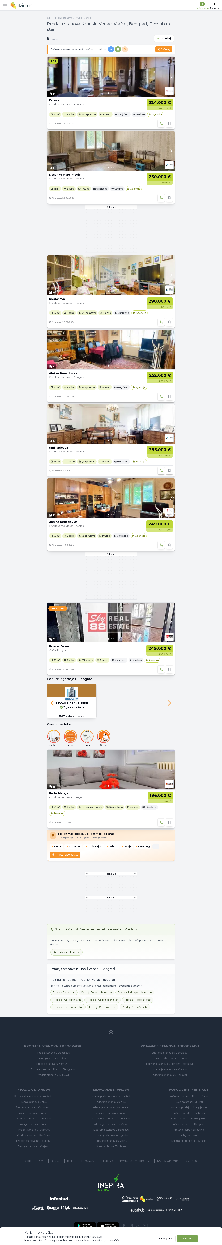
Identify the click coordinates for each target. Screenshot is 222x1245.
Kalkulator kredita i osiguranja (188, 1140)
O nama (41, 1161)
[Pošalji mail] (145, 1226)
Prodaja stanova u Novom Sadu (33, 1096)
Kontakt (56, 1161)
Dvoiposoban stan (102, 999)
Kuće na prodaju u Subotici (189, 1113)
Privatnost (191, 1161)
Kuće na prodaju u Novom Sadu (188, 1096)
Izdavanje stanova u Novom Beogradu (169, 1063)
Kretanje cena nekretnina (188, 1129)
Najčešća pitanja (167, 1161)
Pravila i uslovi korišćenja (135, 1161)
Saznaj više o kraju (64, 952)
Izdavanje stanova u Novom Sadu (111, 1096)
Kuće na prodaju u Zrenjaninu (188, 1118)
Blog (27, 1161)
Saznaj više (166, 1238)
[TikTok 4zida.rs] (137, 1226)
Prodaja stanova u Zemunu (52, 1063)
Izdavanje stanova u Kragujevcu (111, 1107)
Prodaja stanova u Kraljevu (33, 1146)
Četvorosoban (102, 1007)
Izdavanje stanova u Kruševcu (111, 1124)
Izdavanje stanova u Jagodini (111, 1135)
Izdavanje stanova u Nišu (111, 1101)
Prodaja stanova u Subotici (33, 1113)
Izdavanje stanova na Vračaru (169, 1069)
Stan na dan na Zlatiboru (111, 1146)
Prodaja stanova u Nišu (33, 1101)
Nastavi (187, 1238)
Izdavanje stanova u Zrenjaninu (111, 1118)
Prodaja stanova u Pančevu (33, 1135)
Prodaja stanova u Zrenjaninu (33, 1118)
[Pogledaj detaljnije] (111, 77)
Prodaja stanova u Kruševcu (33, 1129)
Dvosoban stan (67, 999)
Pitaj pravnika (189, 1135)
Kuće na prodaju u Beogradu (189, 1124)
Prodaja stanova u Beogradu (53, 1052)
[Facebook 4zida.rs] (124, 1226)
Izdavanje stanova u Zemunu (169, 1058)
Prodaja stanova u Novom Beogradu (53, 1069)
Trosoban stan (137, 999)
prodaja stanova (63, 18)
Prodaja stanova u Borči (53, 1058)
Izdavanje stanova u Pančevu (111, 1129)
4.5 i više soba (135, 1007)
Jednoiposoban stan (135, 992)
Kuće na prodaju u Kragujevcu (189, 1107)
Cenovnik (107, 1161)
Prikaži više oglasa (67, 854)
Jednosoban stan (96, 992)
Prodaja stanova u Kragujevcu (33, 1107)
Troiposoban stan (68, 1007)
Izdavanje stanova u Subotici (111, 1113)
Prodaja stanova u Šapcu (33, 1124)
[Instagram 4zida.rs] (131, 1226)
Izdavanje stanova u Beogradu (169, 1052)
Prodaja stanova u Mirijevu (53, 1075)
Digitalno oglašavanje (81, 1161)
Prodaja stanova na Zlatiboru (33, 1140)
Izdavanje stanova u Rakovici (169, 1075)
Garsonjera (64, 992)
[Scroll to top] (111, 1032)
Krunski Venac (83, 18)
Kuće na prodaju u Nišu (189, 1101)
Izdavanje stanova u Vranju (111, 1140)
